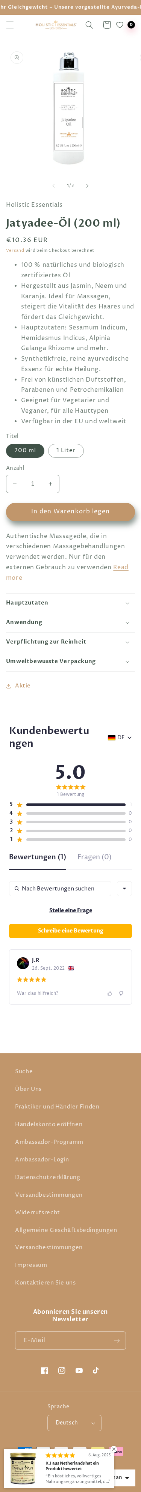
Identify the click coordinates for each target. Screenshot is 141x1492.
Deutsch (67, 1423)
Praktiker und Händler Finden (57, 1107)
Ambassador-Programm (49, 1142)
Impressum (31, 1265)
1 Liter (66, 450)
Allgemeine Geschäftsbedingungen (66, 1230)
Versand (15, 250)
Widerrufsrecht (37, 1213)
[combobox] (124, 888)
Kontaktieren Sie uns (45, 1283)
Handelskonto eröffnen (48, 1124)
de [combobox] (120, 737)
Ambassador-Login (42, 1160)
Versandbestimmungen (49, 1195)
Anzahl (15, 468)
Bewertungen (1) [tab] (37, 858)
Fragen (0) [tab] (94, 858)
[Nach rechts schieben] (87, 186)
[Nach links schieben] (53, 186)
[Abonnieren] (117, 1340)
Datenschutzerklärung (47, 1177)
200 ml (25, 450)
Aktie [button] (23, 686)
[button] (9, 24)
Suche (24, 1071)
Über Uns (28, 1089)
